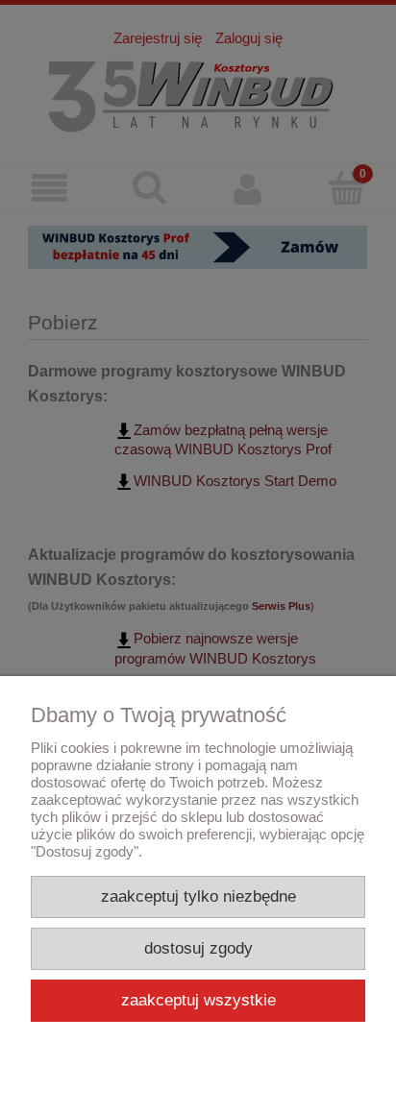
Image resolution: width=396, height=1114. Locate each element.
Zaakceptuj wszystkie (198, 1000)
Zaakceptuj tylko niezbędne (198, 896)
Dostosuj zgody (198, 948)
